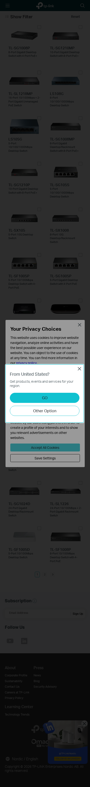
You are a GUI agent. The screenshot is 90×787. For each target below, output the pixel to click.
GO (45, 397)
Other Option (44, 410)
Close (79, 369)
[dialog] (45, 393)
